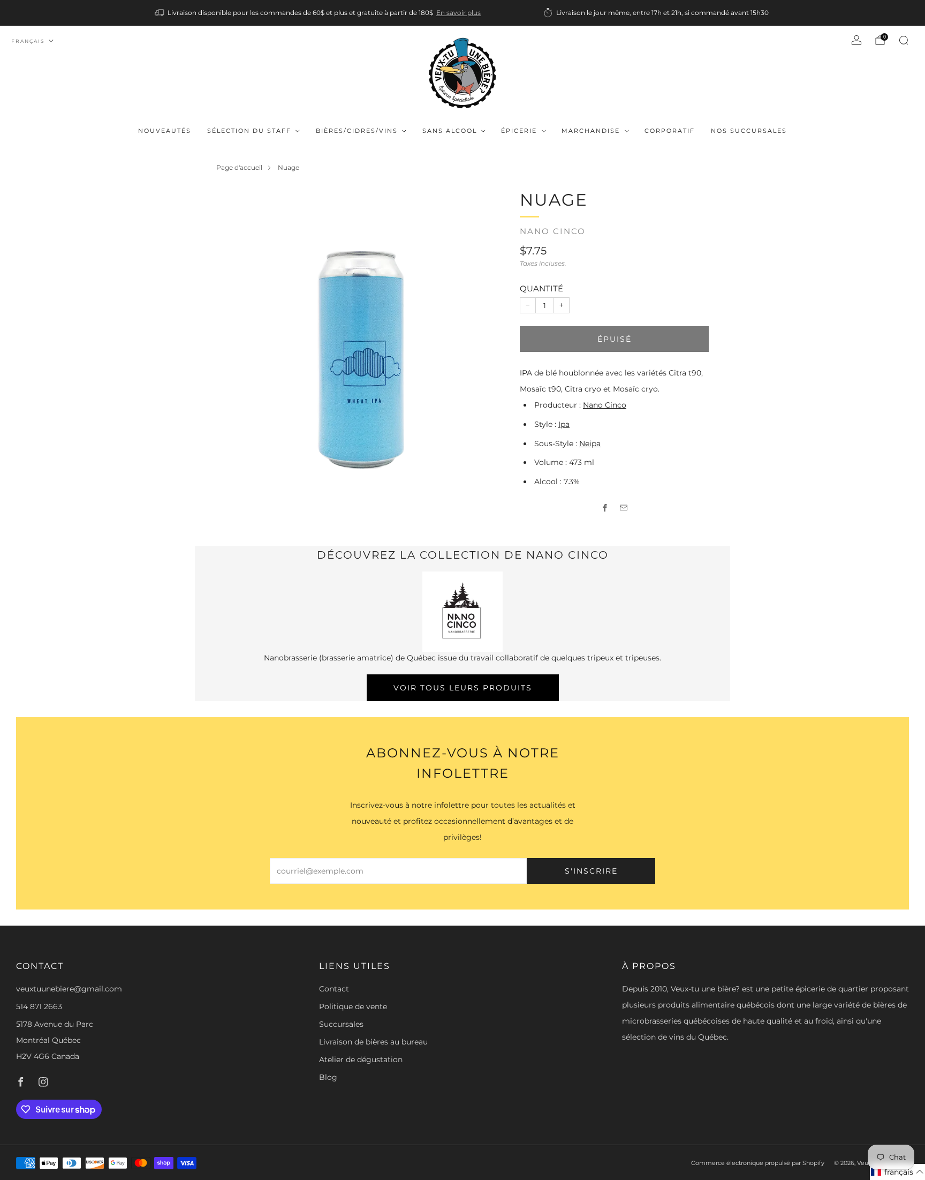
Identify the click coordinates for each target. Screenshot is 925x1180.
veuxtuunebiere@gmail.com (69, 989)
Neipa (590, 443)
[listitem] (318, 13)
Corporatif (670, 130)
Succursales (341, 1024)
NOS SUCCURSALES (749, 130)
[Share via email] (624, 508)
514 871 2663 (39, 1006)
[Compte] (856, 40)
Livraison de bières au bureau (373, 1042)
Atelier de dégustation (361, 1059)
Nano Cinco (553, 231)
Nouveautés (164, 130)
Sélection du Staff (249, 130)
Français (28, 41)
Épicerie (519, 130)
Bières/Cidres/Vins (357, 130)
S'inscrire (591, 871)
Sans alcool (449, 130)
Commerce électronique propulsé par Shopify (757, 1163)
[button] (897, 1172)
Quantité (541, 288)
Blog (328, 1077)
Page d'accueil (239, 167)
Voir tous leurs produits (462, 688)
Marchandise (591, 130)
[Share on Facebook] (605, 508)
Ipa (564, 424)
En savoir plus (458, 13)
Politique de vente (353, 1006)
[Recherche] (903, 40)
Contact (334, 989)
